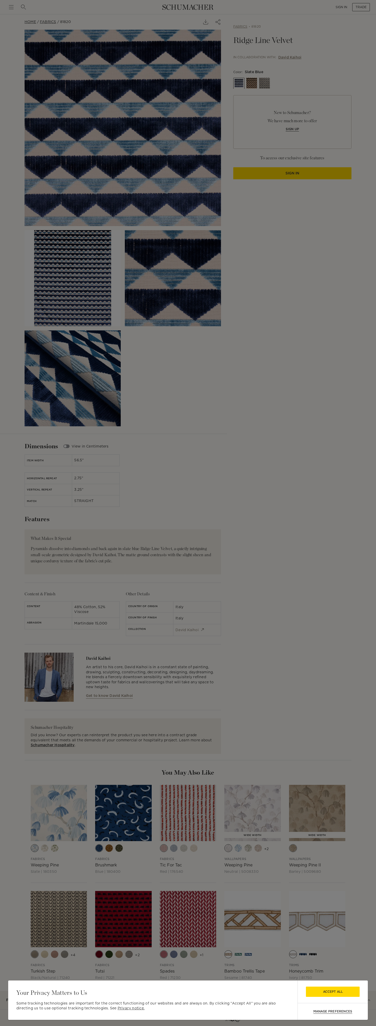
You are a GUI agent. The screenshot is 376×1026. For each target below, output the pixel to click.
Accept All (333, 992)
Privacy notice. (131, 1008)
